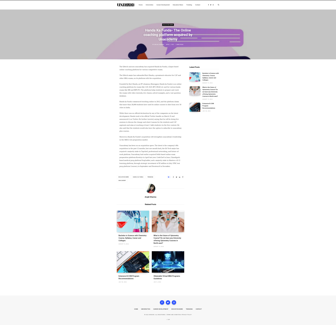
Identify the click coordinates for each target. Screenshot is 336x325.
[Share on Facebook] (108, 71)
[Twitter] (168, 302)
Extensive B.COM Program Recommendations (208, 106)
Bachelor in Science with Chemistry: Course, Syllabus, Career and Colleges (133, 238)
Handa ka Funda (138, 177)
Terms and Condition (174, 314)
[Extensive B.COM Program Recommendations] (133, 262)
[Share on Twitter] (108, 76)
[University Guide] (125, 5)
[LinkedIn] (179, 177)
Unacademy (122, 180)
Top (168, 319)
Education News (168, 24)
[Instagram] (174, 302)
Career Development (160, 309)
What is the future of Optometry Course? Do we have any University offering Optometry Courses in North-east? (210, 91)
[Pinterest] (108, 81)
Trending (150, 177)
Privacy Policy (187, 314)
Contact (199, 309)
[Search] (217, 5)
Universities (145, 309)
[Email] (108, 85)
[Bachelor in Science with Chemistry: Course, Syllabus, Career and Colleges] (133, 221)
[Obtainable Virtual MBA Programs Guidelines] (168, 262)
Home (136, 309)
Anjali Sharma (159, 44)
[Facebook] (162, 302)
